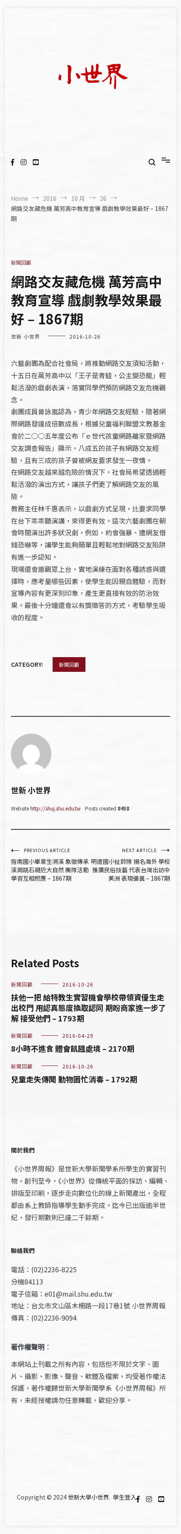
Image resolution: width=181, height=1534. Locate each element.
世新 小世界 (25, 336)
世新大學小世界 (88, 1497)
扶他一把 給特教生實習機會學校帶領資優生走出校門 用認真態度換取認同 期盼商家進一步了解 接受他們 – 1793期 (88, 1008)
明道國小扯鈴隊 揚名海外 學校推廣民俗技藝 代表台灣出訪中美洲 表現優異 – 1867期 (130, 864)
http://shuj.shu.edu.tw (55, 808)
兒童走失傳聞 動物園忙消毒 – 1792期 (74, 1079)
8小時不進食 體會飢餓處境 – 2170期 (72, 1048)
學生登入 (124, 1497)
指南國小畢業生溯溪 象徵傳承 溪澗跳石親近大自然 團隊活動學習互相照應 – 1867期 (50, 864)
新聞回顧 (21, 262)
